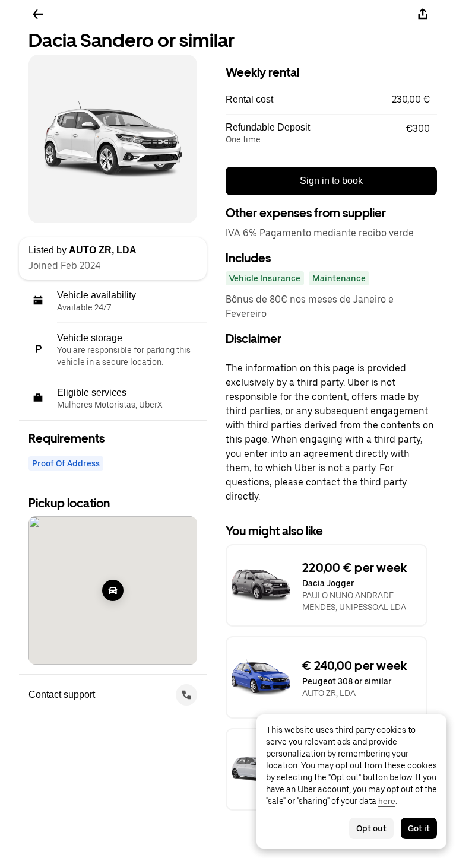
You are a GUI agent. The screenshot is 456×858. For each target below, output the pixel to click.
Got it (419, 828)
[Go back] (38, 14)
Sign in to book (331, 181)
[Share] (422, 14)
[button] (331, 99)
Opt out (371, 828)
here (386, 801)
